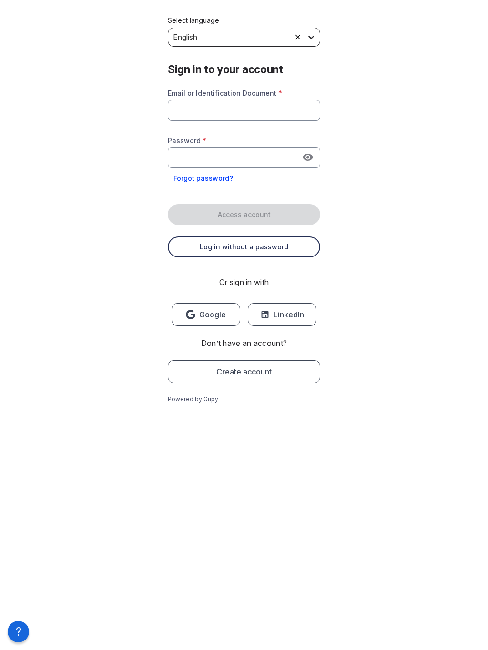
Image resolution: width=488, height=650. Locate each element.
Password (187, 141)
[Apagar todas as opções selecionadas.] (298, 37)
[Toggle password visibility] (307, 157)
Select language (193, 20)
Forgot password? (203, 178)
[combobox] (244, 110)
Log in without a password (244, 247)
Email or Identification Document (225, 93)
